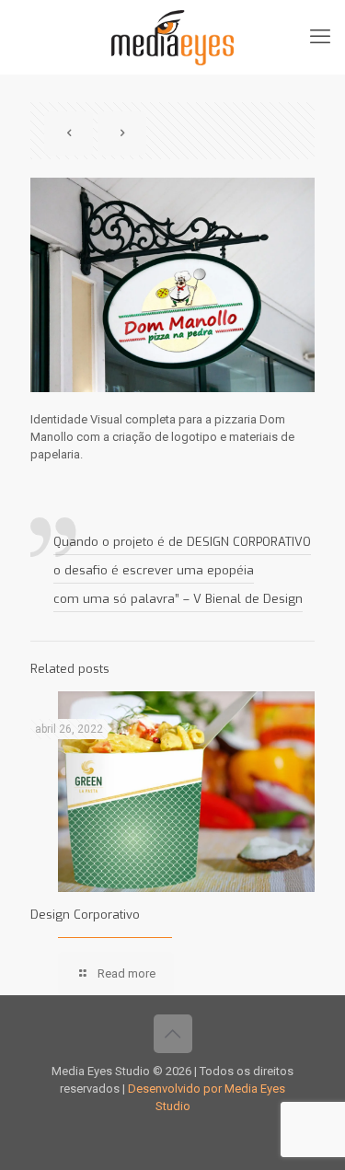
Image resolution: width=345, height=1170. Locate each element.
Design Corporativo (85, 914)
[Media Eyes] (172, 36)
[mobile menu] (320, 36)
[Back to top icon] (173, 1033)
